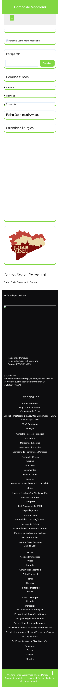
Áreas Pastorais (30, 403)
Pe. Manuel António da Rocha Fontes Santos (30, 627)
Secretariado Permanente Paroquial (30, 452)
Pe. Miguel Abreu (30, 636)
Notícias (30, 583)
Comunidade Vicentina (30, 569)
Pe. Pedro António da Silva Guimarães (30, 641)
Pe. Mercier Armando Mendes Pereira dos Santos (30, 632)
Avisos (30, 560)
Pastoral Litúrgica (30, 457)
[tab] (12, 18)
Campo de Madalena (30, 7)
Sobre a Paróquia (30, 597)
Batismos (30, 465)
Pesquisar (13, 54)
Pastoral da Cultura (30, 524)
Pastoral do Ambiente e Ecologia (30, 533)
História (30, 601)
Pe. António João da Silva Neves (30, 614)
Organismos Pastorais (30, 407)
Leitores (30, 479)
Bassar (30, 650)
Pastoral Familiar (30, 537)
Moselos (30, 659)
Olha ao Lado (30, 545)
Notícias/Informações (30, 557)
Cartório (30, 565)
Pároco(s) (30, 605)
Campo (30, 654)
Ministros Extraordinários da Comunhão (30, 483)
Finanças (30, 428)
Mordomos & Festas (30, 443)
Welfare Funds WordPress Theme (24, 675)
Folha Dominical (30, 574)
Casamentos (30, 470)
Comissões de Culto (30, 411)
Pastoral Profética (30, 497)
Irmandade (30, 438)
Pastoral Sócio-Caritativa (30, 542)
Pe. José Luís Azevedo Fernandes (30, 623)
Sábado (10, 87)
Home (30, 552)
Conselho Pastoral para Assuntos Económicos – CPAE (30, 416)
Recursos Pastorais (30, 587)
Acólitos (30, 461)
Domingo (10, 95)
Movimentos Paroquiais (30, 447)
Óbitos (30, 488)
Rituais (30, 591)
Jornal (30, 578)
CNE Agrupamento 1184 (30, 506)
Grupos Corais (30, 474)
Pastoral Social (30, 515)
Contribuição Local (30, 419)
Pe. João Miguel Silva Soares (30, 618)
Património (30, 646)
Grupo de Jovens (30, 510)
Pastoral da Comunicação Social (30, 519)
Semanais (11, 104)
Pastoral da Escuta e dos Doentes (30, 528)
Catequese (30, 501)
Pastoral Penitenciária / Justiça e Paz (30, 493)
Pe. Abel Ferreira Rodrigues (30, 609)
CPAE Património (30, 424)
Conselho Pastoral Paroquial (30, 434)
